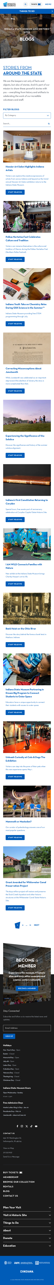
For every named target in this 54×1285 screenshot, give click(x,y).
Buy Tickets (10, 1172)
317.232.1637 (7, 1153)
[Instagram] (22, 1127)
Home (6, 19)
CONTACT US (10, 1196)
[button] (25, 4)
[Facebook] (17, 1127)
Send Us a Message (11, 1157)
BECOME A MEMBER (27, 988)
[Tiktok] (31, 1127)
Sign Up (9, 1036)
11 (30, 925)
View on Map (8, 1148)
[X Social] (26, 1127)
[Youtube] (36, 1126)
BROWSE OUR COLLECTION (19, 1182)
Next (36, 925)
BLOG (6, 1191)
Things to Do (27, 11)
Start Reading (15, 192)
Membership (10, 1177)
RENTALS (8, 1187)
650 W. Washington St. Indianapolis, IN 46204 (12, 1139)
